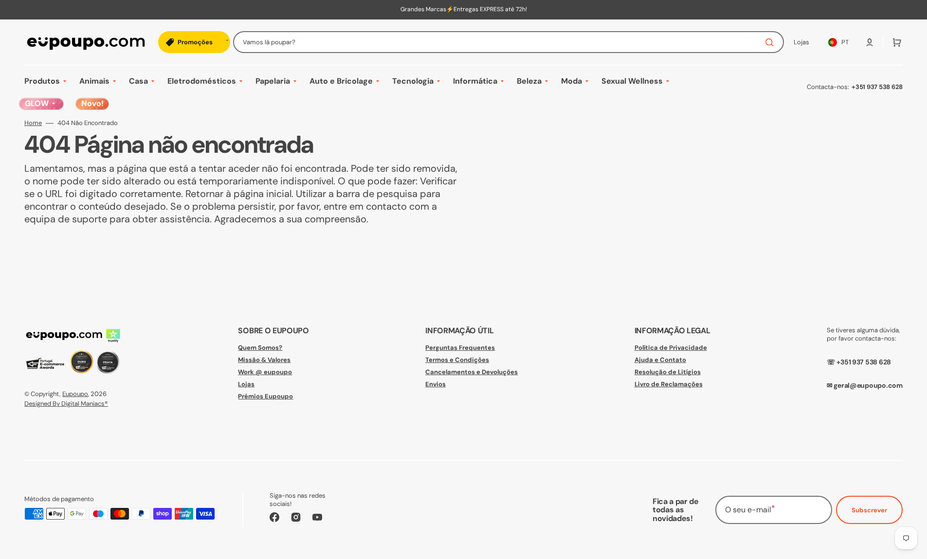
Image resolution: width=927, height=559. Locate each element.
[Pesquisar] (771, 42)
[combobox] (508, 42)
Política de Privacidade (671, 348)
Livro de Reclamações (669, 384)
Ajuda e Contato (660, 360)
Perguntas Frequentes (460, 348)
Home (33, 123)
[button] (869, 42)
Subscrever (869, 510)
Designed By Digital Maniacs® (66, 403)
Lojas (246, 384)
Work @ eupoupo (265, 372)
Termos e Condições (457, 360)
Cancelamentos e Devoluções (471, 372)
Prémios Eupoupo (265, 396)
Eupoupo (75, 394)
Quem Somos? (260, 348)
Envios (435, 384)
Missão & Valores (264, 360)
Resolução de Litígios (668, 372)
